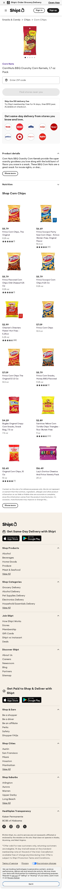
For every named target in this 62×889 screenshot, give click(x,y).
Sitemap (6, 675)
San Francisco (10, 753)
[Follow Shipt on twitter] (25, 827)
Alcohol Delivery (11, 591)
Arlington (7, 783)
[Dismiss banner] (4, 2)
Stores (5, 625)
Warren (6, 791)
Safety (6, 731)
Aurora (6, 787)
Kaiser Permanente (12, 817)
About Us (7, 655)
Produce (6, 566)
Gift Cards (8, 633)
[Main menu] (6, 10)
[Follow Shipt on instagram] (11, 827)
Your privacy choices (46, 863)
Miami (5, 757)
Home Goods (9, 562)
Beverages (8, 558)
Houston (7, 761)
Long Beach (8, 799)
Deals (5, 641)
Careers (6, 659)
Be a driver (8, 719)
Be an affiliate (10, 723)
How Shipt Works (11, 621)
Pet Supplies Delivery (13, 595)
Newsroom (8, 663)
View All (6, 574)
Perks (5, 727)
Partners (7, 671)
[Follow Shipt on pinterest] (18, 827)
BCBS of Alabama (12, 821)
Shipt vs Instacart (12, 637)
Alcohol (6, 553)
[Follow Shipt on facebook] (4, 827)
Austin (5, 749)
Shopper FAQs (10, 735)
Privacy (25, 863)
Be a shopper (9, 715)
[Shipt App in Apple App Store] (11, 538)
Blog (4, 667)
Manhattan (8, 765)
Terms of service (10, 863)
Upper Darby (9, 795)
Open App (54, 2)
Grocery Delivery (11, 587)
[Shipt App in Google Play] (31, 538)
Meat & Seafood (11, 570)
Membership (9, 629)
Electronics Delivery (13, 600)
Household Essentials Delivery (18, 604)
